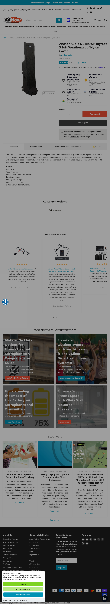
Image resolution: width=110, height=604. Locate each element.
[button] (5, 302)
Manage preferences (23, 594)
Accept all (23, 584)
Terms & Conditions (20, 600)
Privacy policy (7, 600)
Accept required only (23, 589)
